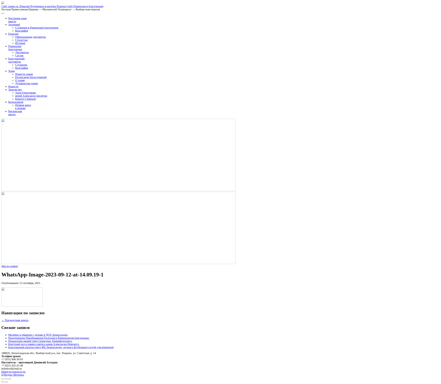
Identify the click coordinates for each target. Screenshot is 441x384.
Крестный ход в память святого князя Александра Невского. (43, 344)
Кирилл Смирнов (25, 98)
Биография (21, 30)
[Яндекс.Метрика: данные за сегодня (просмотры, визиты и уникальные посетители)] (12, 374)
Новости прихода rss (13, 371)
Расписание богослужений (31, 77)
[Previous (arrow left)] (2, 381)
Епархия (13, 33)
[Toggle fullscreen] (6, 378)
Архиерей (14, 24)
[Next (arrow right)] (6, 381)
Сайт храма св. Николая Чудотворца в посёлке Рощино (52, 6)
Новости (13, 86)
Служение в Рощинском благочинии (36, 27)
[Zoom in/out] (9, 378)
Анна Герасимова (25, 92)
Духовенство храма (26, 83)
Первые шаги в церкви (23, 107)
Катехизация (15, 102)
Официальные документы (30, 36)
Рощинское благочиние (15, 48)
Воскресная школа (15, 113)
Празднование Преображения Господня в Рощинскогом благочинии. (48, 337)
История (20, 43)
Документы (22, 52)
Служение (21, 64)
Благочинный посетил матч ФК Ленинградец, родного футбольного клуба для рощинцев (61, 347)
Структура (21, 40)
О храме (20, 80)
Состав (19, 55)
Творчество (15, 89)
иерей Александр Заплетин (31, 95)
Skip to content (9, 266)
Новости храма (24, 74)
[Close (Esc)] (2, 378)
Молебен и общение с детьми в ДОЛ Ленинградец (38, 334)
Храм (11, 71)
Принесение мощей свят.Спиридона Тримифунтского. (40, 341)
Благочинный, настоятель (16, 60)
